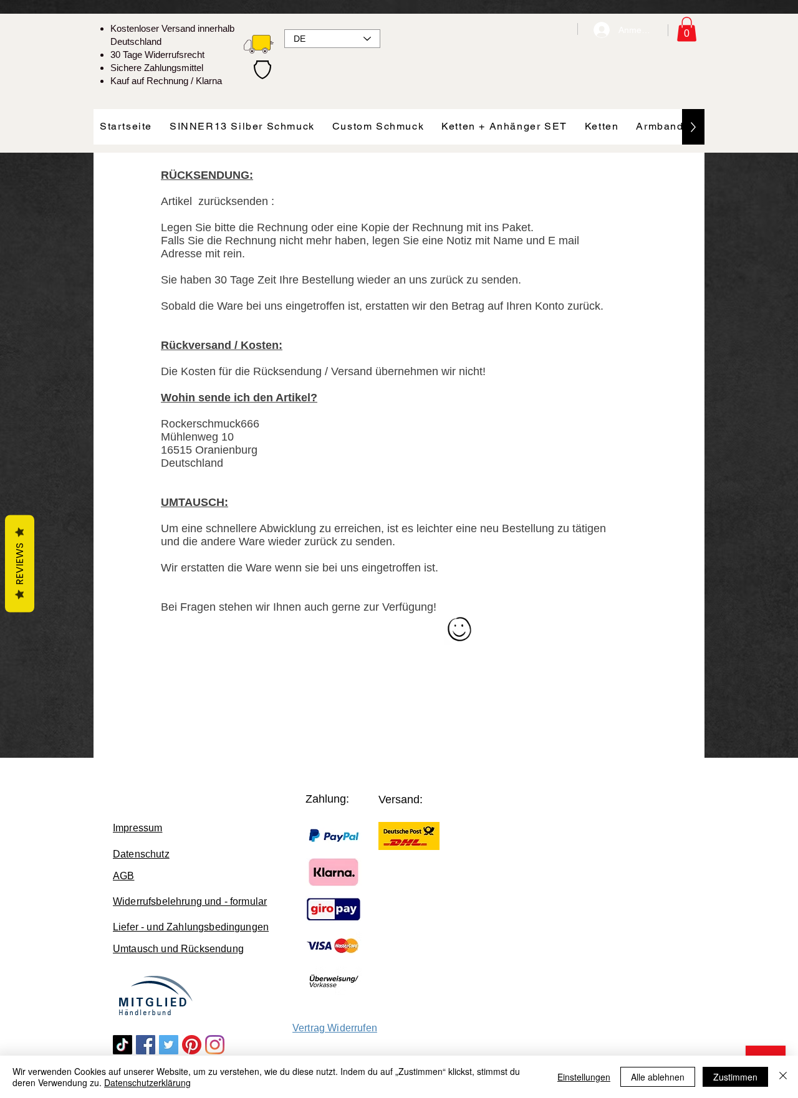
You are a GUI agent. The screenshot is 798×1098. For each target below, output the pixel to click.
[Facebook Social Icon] (145, 1044)
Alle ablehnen (658, 1077)
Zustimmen (735, 1077)
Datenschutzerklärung (147, 1082)
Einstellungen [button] (583, 1077)
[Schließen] (783, 1077)
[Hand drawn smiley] (460, 631)
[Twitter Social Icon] (168, 1044)
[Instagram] (214, 1044)
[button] (686, 29)
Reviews (19, 564)
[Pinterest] (191, 1044)
